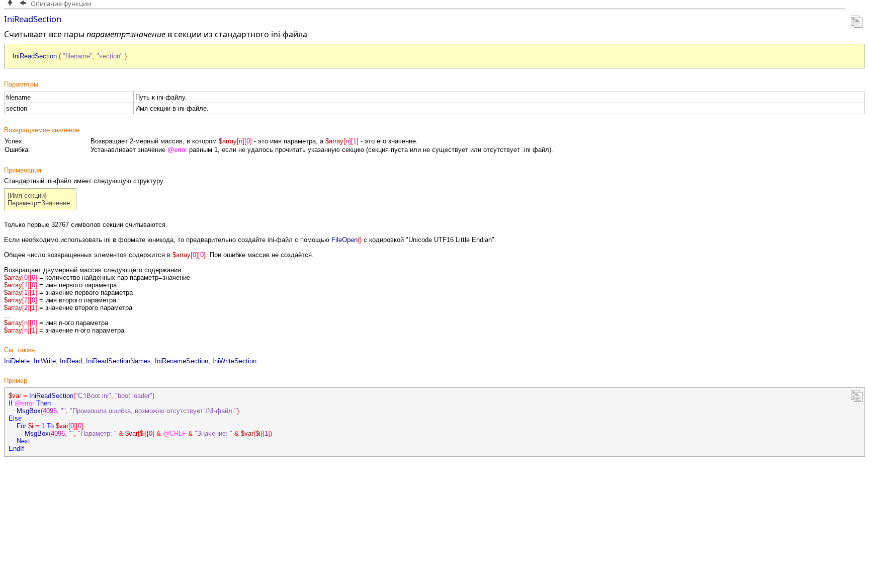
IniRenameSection (181, 361)
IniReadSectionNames (118, 361)
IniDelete (17, 361)
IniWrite (45, 361)
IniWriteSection (234, 361)
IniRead (71, 361)
